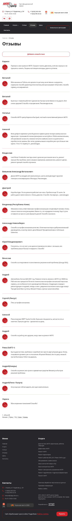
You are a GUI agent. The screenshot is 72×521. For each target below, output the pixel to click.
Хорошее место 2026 (22, 505)
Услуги (4, 447)
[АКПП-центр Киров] (9, 5)
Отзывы (4, 453)
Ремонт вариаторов (44, 454)
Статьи (4, 450)
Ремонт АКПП (42, 451)
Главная (4, 38)
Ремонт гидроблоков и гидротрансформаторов (53, 473)
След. (20, 417)
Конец (25, 417)
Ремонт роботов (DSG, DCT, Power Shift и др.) (52, 458)
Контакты (5, 459)
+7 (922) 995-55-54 (35, 14)
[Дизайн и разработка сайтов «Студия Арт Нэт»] (51, 504)
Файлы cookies (42, 489)
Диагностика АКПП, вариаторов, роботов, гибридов (51, 444)
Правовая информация (45, 486)
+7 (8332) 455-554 (35, 11)
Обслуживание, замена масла (47, 461)
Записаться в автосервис (58, 28)
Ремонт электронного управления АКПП (50, 470)
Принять (62, 514)
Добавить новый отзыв (36, 54)
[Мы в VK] (4, 18)
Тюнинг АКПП (42, 476)
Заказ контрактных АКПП (46, 467)
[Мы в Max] (10, 18)
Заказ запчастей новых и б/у (47, 464)
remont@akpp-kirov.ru (11, 495)
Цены (4, 456)
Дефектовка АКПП (43, 448)
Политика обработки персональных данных (52, 483)
